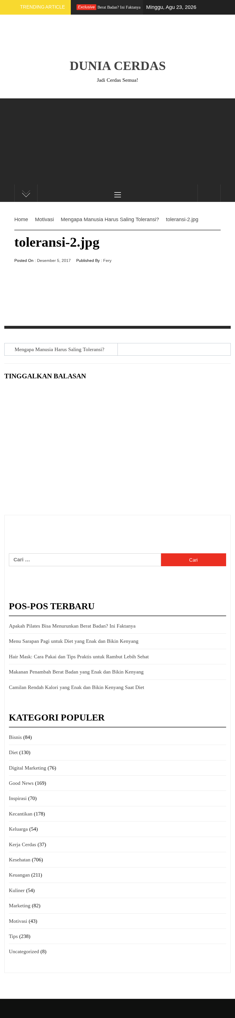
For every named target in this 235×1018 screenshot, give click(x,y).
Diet (13, 752)
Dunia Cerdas (118, 66)
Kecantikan (20, 814)
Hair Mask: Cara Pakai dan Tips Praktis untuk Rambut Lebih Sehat (79, 656)
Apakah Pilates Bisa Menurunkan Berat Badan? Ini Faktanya (72, 626)
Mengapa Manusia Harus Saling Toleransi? (59, 349)
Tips (13, 936)
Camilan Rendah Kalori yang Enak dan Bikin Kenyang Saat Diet (76, 687)
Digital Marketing (27, 768)
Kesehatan (19, 860)
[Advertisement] (117, 141)
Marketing (19, 905)
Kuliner (17, 890)
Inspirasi (18, 798)
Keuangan (19, 875)
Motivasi (18, 921)
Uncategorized (24, 951)
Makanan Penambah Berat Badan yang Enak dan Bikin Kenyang (76, 672)
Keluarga (18, 829)
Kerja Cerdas (22, 844)
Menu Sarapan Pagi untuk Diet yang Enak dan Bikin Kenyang (73, 641)
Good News (21, 783)
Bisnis (15, 737)
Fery (107, 260)
